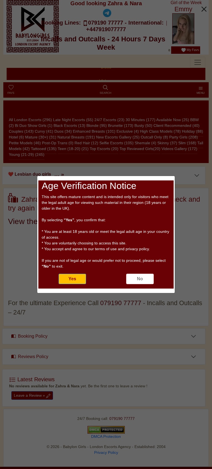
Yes (72, 278)
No (140, 278)
